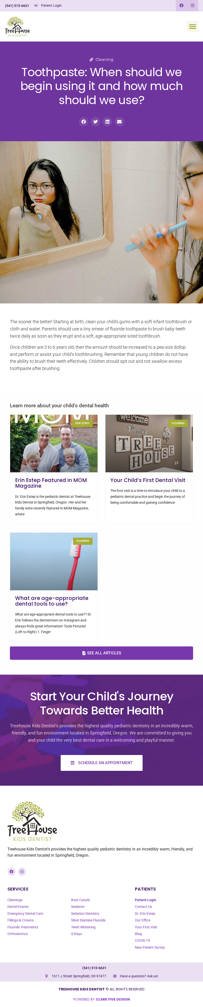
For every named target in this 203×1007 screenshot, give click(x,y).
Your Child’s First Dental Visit (147, 480)
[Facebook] (181, 5)
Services (17, 889)
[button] (192, 26)
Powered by (101, 999)
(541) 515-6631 (17, 6)
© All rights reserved (101, 989)
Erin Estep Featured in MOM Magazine (51, 483)
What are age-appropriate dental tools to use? (51, 601)
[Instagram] (192, 5)
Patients (145, 889)
